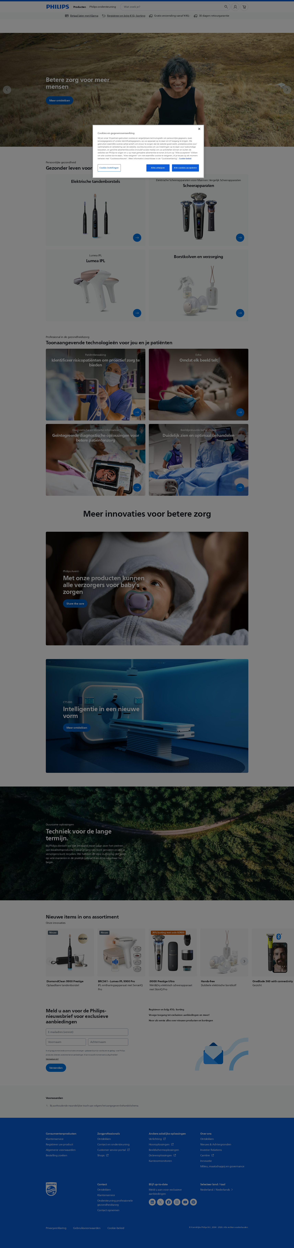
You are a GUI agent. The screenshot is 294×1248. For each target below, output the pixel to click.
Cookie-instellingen (109, 167)
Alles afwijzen (158, 167)
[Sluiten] (199, 129)
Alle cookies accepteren (185, 167)
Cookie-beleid (185, 158)
